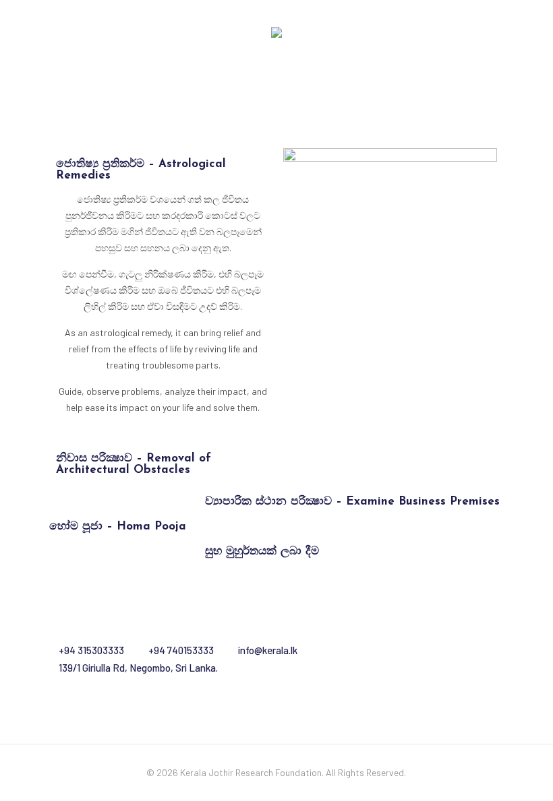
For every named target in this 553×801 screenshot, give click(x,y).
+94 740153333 (181, 650)
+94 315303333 (91, 650)
